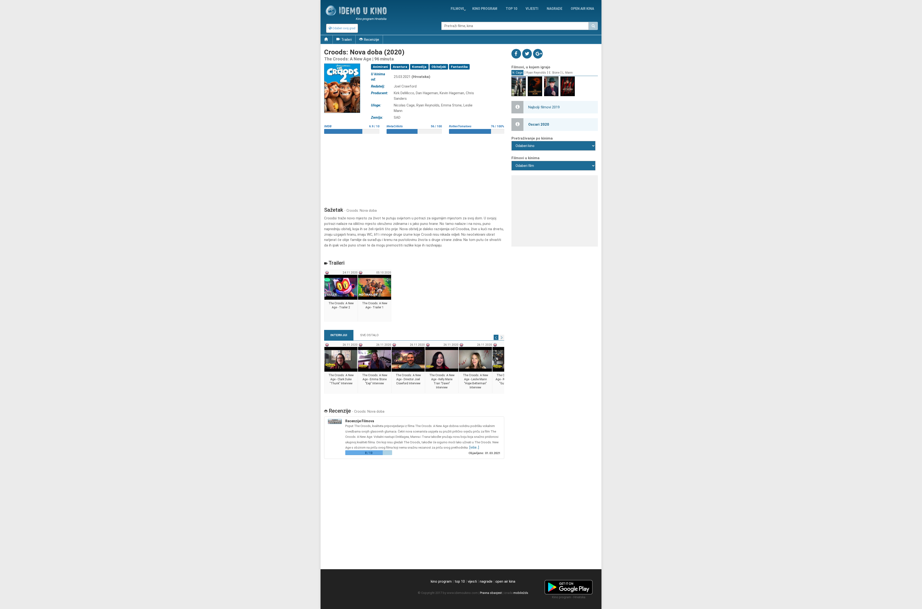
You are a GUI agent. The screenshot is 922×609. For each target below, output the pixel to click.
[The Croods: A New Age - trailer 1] (374, 295)
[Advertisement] (414, 168)
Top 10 (511, 9)
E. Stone (554, 72)
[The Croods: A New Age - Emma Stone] (374, 367)
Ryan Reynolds (536, 72)
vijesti (532, 9)
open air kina (505, 581)
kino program (484, 9)
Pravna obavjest (491, 593)
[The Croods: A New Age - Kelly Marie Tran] (442, 367)
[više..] (474, 447)
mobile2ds (520, 593)
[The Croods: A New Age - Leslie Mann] (475, 367)
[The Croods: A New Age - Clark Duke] (341, 367)
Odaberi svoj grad (343, 28)
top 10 (460, 581)
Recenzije (371, 39)
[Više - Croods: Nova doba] (335, 421)
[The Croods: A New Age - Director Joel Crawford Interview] (408, 367)
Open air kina (582, 9)
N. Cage (517, 72)
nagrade (554, 9)
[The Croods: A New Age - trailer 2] (341, 295)
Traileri (346, 39)
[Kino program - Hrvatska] (569, 586)
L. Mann (567, 72)
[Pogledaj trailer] (342, 63)
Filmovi (457, 9)
